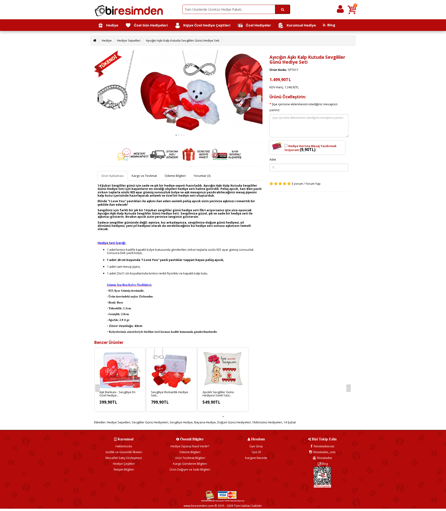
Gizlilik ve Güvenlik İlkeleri (123, 452)
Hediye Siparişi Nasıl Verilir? (190, 446)
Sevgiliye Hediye (181, 422)
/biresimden (324, 457)
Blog (330, 25)
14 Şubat (290, 422)
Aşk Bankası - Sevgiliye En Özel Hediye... (117, 393)
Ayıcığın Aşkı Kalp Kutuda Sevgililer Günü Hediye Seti (182, 40)
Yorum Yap (313, 183)
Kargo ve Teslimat (144, 176)
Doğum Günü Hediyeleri (234, 422)
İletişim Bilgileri (124, 469)
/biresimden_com (323, 452)
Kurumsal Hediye (300, 25)
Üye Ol (256, 452)
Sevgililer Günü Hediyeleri (150, 422)
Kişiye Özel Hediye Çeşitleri (205, 25)
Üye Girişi (256, 446)
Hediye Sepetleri (129, 40)
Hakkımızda (123, 446)
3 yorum (297, 183)
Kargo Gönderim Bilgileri (190, 464)
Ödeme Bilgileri (175, 176)
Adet (272, 159)
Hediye (110, 25)
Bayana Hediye (205, 422)
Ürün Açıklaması (112, 176)
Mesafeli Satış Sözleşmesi (123, 458)
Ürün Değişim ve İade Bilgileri (190, 469)
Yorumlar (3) (202, 176)
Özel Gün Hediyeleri (149, 25)
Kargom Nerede (256, 458)
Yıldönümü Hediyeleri (267, 422)
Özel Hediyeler (257, 25)
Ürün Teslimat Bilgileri (190, 458)
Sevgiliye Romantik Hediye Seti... (169, 393)
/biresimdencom (323, 446)
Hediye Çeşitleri (124, 464)
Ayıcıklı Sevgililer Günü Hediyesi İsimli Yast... (218, 393)
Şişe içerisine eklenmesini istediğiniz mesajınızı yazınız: (303, 107)
